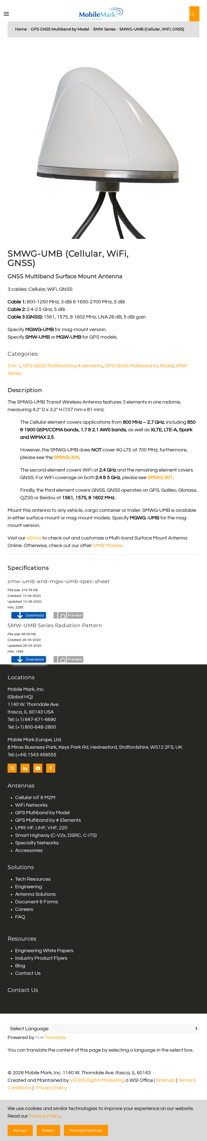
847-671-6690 (40, 719)
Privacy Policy (51, 1087)
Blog (20, 965)
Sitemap (165, 1080)
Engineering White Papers (44, 950)
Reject (48, 1130)
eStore (34, 538)
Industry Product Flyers (41, 958)
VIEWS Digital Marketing (97, 1080)
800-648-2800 (40, 727)
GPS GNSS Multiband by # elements (62, 365)
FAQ (20, 916)
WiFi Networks (31, 805)
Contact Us (28, 973)
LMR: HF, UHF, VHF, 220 (41, 827)
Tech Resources (33, 879)
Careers (24, 909)
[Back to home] (103, 13)
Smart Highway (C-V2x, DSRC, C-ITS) (56, 835)
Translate (55, 1037)
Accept (20, 1130)
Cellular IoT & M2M (35, 797)
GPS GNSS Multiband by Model (139, 365)
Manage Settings (85, 1130)
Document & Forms (36, 901)
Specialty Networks (37, 842)
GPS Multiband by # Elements (48, 820)
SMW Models (107, 545)
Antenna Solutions (35, 894)
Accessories (29, 850)
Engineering (28, 886)
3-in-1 (14, 365)
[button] (9, 13)
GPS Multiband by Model (42, 812)
